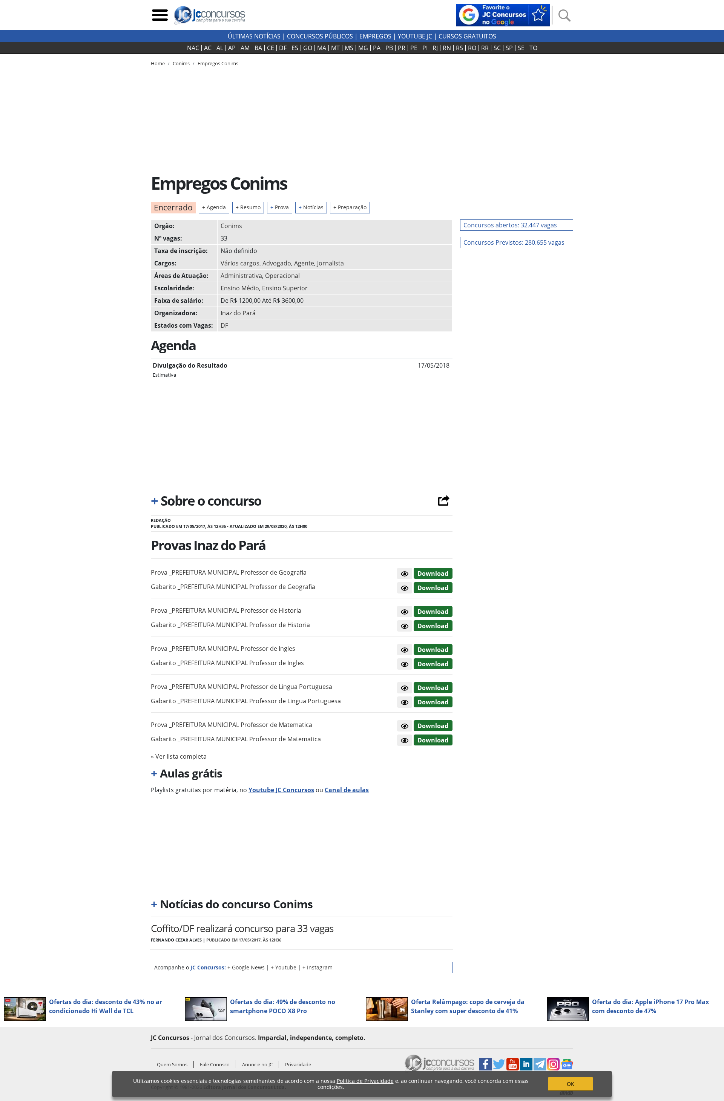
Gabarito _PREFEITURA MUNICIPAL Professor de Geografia (233, 587)
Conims (231, 226)
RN (447, 48)
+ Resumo (248, 207)
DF (283, 48)
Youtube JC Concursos (281, 790)
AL (219, 48)
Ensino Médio (240, 288)
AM (245, 48)
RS (459, 48)
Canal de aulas (347, 790)
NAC (193, 48)
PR (401, 48)
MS (349, 48)
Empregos (375, 36)
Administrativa (241, 275)
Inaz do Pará (238, 313)
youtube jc (415, 36)
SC (497, 48)
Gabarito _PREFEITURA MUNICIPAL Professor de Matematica (236, 739)
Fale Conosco (215, 1064)
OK (570, 1083)
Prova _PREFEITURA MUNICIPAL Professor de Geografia (229, 572)
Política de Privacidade (365, 1080)
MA (321, 48)
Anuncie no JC (257, 1064)
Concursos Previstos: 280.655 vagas (513, 242)
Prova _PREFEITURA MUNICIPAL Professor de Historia (226, 610)
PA (376, 48)
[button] (404, 573)
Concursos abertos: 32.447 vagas (510, 225)
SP (509, 48)
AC (208, 48)
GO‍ (307, 48)
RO (472, 48)
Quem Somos (172, 1064)
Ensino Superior (285, 288)
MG (363, 48)
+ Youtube (283, 967)
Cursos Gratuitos (467, 36)
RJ (435, 48)
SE (521, 48)
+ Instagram (317, 967)
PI (425, 48)
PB (389, 48)
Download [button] (432, 573)
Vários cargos (240, 263)
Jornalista (330, 263)
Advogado (276, 263)
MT (335, 48)
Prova (279, 207)
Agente (304, 263)
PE (413, 48)
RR (485, 48)
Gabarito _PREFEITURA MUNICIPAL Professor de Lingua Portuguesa (246, 701)
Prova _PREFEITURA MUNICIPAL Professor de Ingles (223, 648)
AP (232, 48)
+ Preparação (350, 207)
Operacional (282, 275)
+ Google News (246, 967)
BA (258, 48)
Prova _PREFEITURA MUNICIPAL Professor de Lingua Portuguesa (241, 686)
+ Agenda (214, 207)
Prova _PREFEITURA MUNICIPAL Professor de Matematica (231, 725)
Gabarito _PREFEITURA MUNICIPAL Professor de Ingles (227, 663)
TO (533, 48)
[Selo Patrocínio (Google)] (503, 14)
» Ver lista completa (179, 756)
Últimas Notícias (254, 36)
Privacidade (298, 1064)
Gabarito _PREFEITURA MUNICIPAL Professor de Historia (230, 625)
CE (270, 48)
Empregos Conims (218, 63)
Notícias (311, 207)
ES (294, 48)
